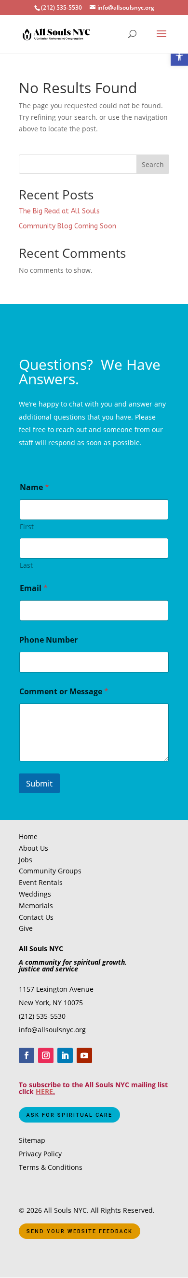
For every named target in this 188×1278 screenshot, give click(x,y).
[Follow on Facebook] (26, 1055)
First (27, 526)
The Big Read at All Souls (59, 211)
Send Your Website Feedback (80, 1231)
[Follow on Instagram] (46, 1055)
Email (34, 588)
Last (26, 565)
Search (153, 164)
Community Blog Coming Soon (67, 226)
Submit (39, 783)
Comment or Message (63, 691)
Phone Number (48, 640)
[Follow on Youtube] (84, 1055)
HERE (44, 1091)
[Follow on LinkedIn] (65, 1055)
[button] (179, 57)
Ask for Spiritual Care (69, 1115)
